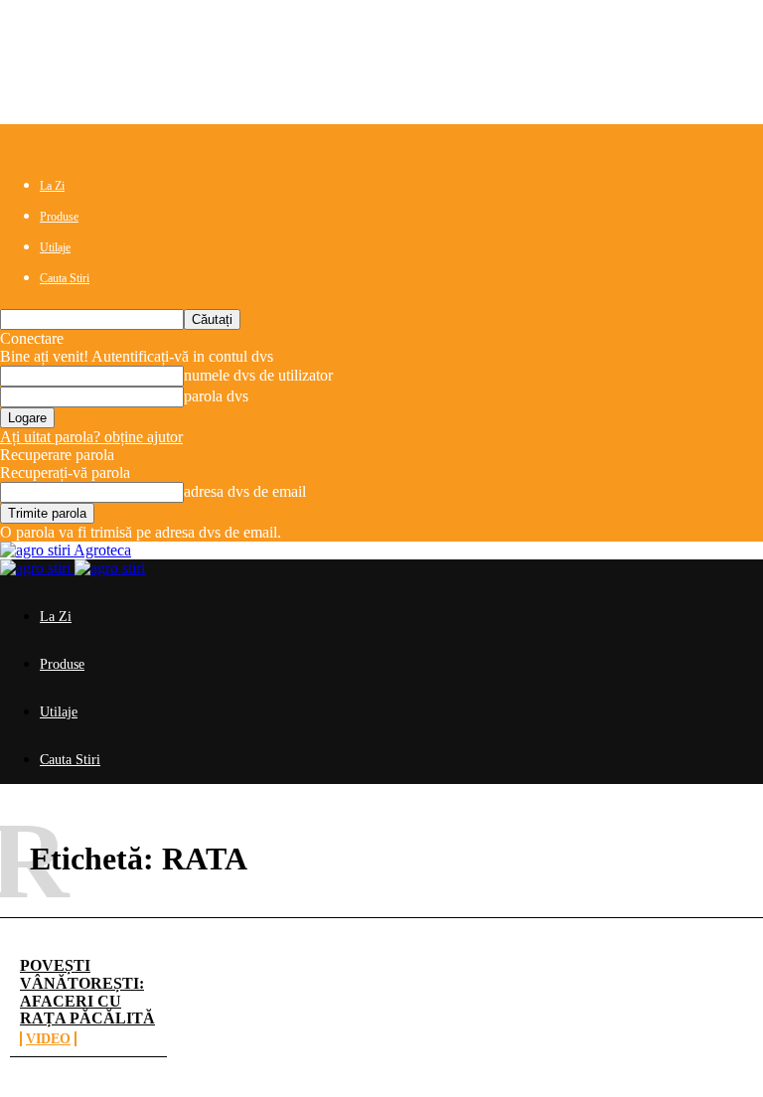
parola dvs (216, 396)
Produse (59, 217)
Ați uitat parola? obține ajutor (91, 436)
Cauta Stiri (64, 278)
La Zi (52, 186)
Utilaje (55, 247)
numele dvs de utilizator (258, 375)
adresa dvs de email (245, 491)
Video (48, 1038)
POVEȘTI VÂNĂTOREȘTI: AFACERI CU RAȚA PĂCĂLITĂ (87, 991)
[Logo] (37, 567)
